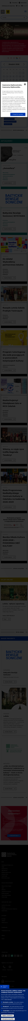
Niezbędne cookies (8, 1002)
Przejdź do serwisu (18, 114)
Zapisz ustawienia (7, 1015)
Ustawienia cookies (5, 987)
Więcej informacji (8, 999)
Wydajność (6, 1006)
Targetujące (6, 1010)
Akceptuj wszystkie (8, 1019)
